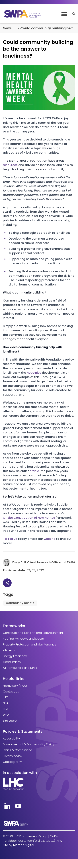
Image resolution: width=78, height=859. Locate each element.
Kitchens (9, 650)
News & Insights (9, 28)
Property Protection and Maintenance (29, 644)
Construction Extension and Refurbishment (33, 633)
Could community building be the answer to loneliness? (47, 28)
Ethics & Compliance (17, 750)
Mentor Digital (23, 845)
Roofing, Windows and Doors (23, 639)
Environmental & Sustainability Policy (28, 744)
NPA (5, 703)
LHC (5, 697)
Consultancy (12, 662)
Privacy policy (12, 756)
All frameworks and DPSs (20, 668)
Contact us (11, 691)
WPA (6, 715)
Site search (11, 721)
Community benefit (20, 603)
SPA (5, 709)
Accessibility (11, 738)
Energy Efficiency (15, 656)
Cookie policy (12, 762)
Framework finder (15, 686)
